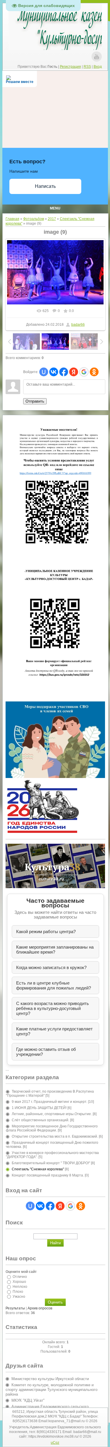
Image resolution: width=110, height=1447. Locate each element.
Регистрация (70, 67)
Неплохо (20, 1287)
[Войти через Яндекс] (73, 372)
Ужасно (19, 1296)
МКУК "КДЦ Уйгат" (28, 1400)
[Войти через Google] (84, 372)
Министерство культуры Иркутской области (50, 1379)
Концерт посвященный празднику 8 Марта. (48, 1175)
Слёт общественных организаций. (40, 1120)
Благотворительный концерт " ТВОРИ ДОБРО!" (51, 1163)
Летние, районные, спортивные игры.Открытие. (52, 1114)
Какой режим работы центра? (46, 931)
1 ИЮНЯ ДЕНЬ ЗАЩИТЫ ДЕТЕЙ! (39, 1108)
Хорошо (19, 1282)
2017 (52, 219)
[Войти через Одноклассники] (94, 372)
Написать (45, 186)
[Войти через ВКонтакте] (53, 372)
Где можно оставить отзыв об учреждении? (46, 1052)
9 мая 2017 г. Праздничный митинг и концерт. (49, 1102)
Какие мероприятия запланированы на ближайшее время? (55, 949)
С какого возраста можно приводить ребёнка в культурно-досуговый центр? (52, 1008)
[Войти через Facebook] (63, 372)
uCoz (55, 1443)
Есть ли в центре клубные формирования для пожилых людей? (53, 985)
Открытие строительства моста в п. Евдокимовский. (55, 1136)
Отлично (20, 1277)
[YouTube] (97, 56)
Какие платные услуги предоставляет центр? (54, 1031)
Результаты (15, 1308)
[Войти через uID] (43, 372)
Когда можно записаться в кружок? (51, 967)
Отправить (35, 401)
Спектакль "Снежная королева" (38, 1169)
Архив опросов (40, 1308)
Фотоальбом (33, 219)
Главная (12, 219)
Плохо (18, 1292)
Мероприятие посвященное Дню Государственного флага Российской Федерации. (52, 1128)
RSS (87, 67)
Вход (98, 67)
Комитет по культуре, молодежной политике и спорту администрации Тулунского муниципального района (51, 1389)
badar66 (78, 325)
